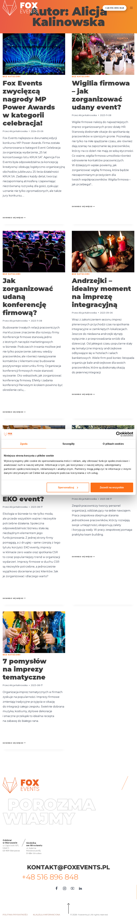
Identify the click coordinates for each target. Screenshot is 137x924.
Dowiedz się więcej (14, 217)
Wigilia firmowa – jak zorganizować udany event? (101, 95)
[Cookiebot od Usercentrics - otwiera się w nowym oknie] (118, 434)
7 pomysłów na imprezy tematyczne (24, 669)
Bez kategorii (11, 76)
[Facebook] (56, 888)
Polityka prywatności (15, 914)
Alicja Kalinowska (18, 131)
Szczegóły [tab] (68, 443)
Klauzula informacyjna (46, 914)
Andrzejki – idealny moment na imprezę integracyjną (101, 292)
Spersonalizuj (66, 487)
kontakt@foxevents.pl (68, 867)
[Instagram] (64, 888)
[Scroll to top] (68, 909)
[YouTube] (72, 888)
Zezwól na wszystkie (112, 487)
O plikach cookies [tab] (113, 443)
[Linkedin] (80, 888)
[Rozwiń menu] (131, 7)
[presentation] (34, 54)
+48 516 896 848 (114, 7)
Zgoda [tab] (24, 443)
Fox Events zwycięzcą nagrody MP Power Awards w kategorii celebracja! (29, 103)
